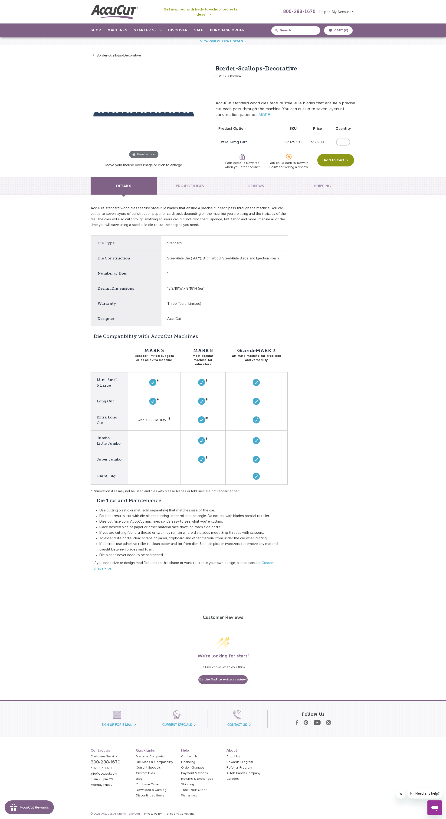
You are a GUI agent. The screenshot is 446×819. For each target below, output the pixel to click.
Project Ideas (190, 186)
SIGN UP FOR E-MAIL (117, 725)
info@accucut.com (104, 773)
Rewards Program (239, 762)
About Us (233, 756)
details (123, 186)
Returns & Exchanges (197, 778)
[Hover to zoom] (144, 112)
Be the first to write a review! (223, 679)
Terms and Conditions (179, 813)
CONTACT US (237, 725)
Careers (232, 778)
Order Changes (192, 767)
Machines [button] (117, 30)
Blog (139, 778)
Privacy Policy (153, 813)
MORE (264, 115)
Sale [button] (198, 30)
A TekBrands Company (243, 773)
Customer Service (104, 756)
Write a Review (230, 75)
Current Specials (148, 767)
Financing (188, 762)
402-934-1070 (101, 768)
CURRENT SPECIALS (177, 725)
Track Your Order (194, 790)
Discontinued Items (150, 795)
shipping (322, 186)
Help (323, 12)
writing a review (296, 167)
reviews (256, 186)
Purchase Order (227, 30)
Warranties (189, 795)
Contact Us (189, 756)
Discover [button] (178, 30)
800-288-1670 (299, 12)
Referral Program (239, 767)
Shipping (187, 784)
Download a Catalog (151, 790)
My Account (342, 12)
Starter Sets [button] (148, 30)
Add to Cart (334, 160)
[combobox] (296, 30)
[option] (116, 55)
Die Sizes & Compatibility (154, 762)
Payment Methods (194, 773)
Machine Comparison (151, 756)
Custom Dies (145, 773)
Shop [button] (96, 30)
